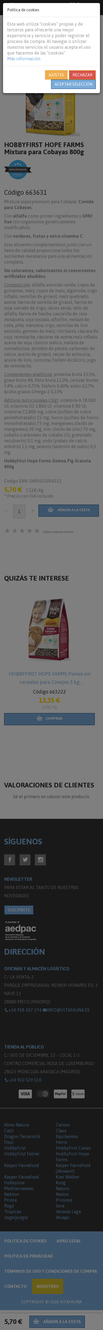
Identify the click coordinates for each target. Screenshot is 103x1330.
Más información (23, 58)
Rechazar (82, 75)
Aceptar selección (73, 84)
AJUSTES (56, 75)
